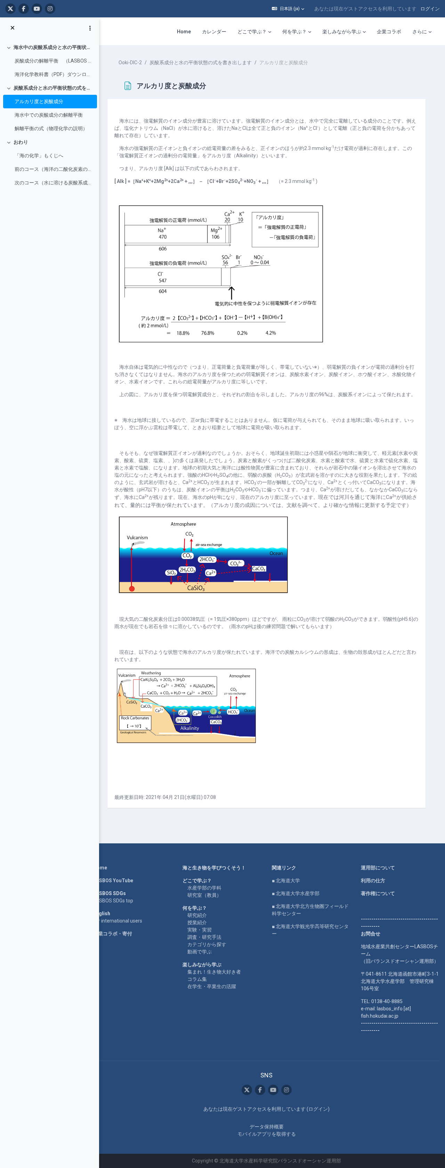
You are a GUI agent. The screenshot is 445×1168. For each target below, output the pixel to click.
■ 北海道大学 (286, 880)
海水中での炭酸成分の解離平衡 (49, 115)
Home (100, 867)
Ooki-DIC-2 (130, 62)
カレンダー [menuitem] (214, 31)
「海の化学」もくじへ (39, 155)
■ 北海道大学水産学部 (295, 893)
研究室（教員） (204, 895)
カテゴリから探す (206, 944)
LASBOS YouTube (113, 880)
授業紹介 (197, 922)
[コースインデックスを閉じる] (12, 28)
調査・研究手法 (204, 937)
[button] (288, 8)
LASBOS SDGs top (113, 900)
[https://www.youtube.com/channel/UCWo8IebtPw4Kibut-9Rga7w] (37, 8)
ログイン (430, 8)
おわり (21, 142)
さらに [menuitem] (419, 31)
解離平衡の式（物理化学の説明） (51, 128)
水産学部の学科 (204, 888)
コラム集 (197, 979)
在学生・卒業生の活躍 (211, 986)
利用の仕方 (373, 880)
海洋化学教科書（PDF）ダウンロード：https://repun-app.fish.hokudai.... (54, 74)
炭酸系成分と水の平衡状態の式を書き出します (54, 88)
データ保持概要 (267, 1126)
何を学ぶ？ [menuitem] (294, 31)
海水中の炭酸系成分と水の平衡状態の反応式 (54, 47)
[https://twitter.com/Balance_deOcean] (10, 8)
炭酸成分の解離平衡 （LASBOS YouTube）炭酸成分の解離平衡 (54, 61)
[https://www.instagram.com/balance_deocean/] (50, 8)
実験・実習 (199, 930)
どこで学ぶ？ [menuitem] (252, 31)
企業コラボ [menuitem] (389, 31)
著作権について (378, 893)
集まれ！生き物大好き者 (214, 972)
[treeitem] (49, 61)
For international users (117, 921)
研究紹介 (197, 915)
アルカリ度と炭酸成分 (39, 101)
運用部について (378, 867)
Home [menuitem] (184, 31)
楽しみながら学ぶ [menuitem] (341, 31)
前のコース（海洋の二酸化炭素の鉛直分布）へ (54, 169)
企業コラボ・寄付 (112, 933)
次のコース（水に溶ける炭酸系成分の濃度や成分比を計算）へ (54, 182)
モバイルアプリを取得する (266, 1134)
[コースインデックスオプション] (90, 28)
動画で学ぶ (199, 951)
